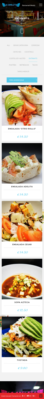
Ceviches (17, 52)
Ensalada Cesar (22, 244)
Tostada (22, 360)
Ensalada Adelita (22, 187)
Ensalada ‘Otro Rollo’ (22, 129)
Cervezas (35, 45)
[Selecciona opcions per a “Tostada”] (17, 338)
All (8, 45)
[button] (17, 106)
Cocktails (29, 52)
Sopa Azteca (22, 302)
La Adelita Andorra (21, 392)
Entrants (33, 58)
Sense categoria (20, 45)
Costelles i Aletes (17, 58)
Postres (12, 65)
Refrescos (24, 65)
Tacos (35, 65)
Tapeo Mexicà (23, 71)
